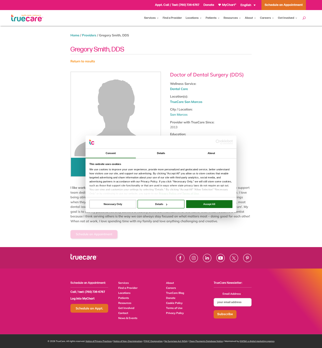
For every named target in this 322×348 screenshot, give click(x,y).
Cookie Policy (174, 303)
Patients (211, 18)
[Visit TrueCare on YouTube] (220, 258)
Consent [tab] (111, 153)
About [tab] (211, 153)
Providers (89, 35)
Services (150, 18)
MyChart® (228, 5)
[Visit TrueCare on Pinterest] (247, 258)
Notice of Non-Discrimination (127, 341)
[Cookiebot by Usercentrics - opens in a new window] (218, 141)
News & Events (127, 318)
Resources (231, 18)
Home (74, 35)
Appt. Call (162, 5)
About (249, 18)
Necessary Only (113, 204)
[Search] (304, 18)
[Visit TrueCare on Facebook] (180, 258)
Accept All (209, 204)
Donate (208, 5)
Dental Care (179, 89)
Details (159, 204)
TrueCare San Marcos (186, 102)
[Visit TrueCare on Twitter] (234, 258)
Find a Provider (172, 18)
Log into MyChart (82, 298)
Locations (192, 18)
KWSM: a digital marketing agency (257, 341)
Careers (265, 18)
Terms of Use (174, 308)
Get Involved (286, 18)
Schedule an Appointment (94, 231)
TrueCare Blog (175, 293)
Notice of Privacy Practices (99, 341)
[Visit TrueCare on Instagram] (194, 258)
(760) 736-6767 (189, 5)
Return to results (82, 61)
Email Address (233, 293)
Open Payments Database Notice (206, 341)
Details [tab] (161, 153)
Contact (123, 313)
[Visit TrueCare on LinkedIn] (207, 258)
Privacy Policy (175, 313)
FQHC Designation (153, 341)
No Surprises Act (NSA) (176, 341)
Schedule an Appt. (89, 308)
